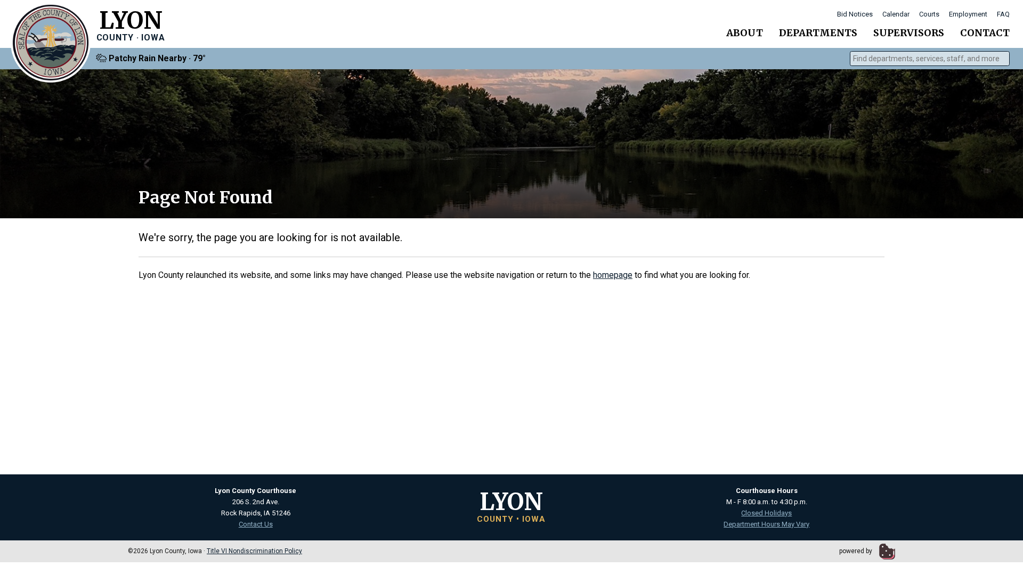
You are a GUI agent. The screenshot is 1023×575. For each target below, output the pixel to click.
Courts (929, 14)
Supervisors (908, 33)
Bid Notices (855, 14)
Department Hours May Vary (766, 524)
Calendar (896, 14)
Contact (985, 33)
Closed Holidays (766, 513)
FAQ (1003, 14)
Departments (818, 33)
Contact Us (256, 524)
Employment (968, 14)
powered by (856, 551)
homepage (612, 275)
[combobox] (930, 58)
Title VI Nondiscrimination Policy (254, 551)
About (744, 33)
